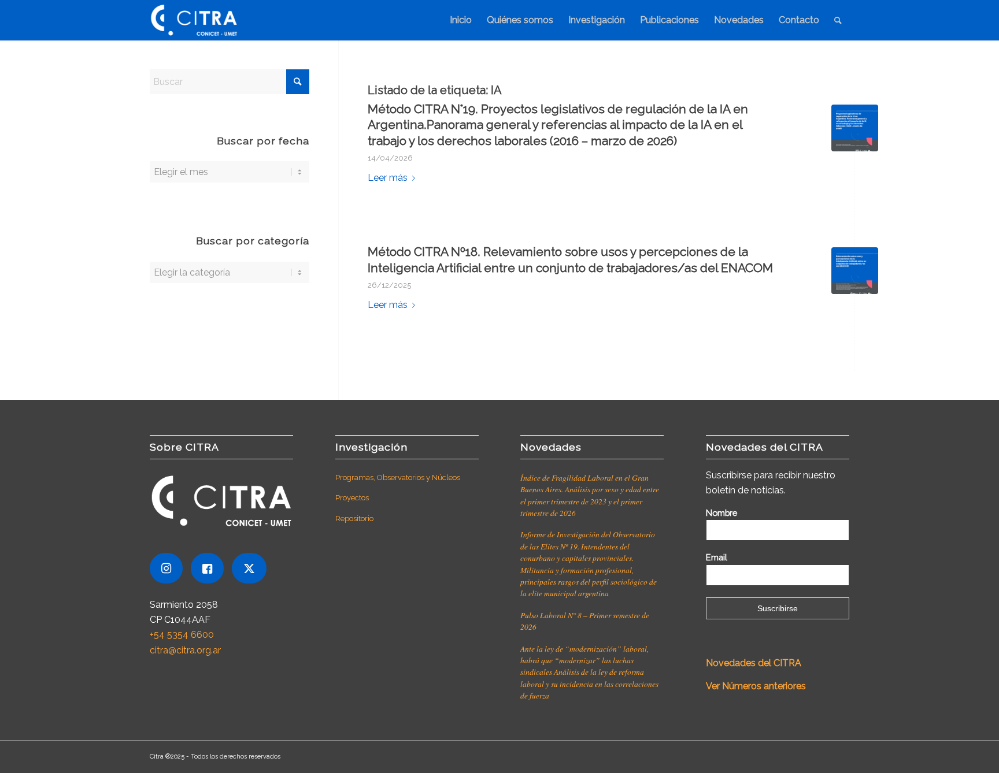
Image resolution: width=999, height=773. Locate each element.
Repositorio (354, 518)
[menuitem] (460, 20)
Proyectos (352, 497)
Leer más (388, 177)
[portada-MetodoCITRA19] (854, 128)
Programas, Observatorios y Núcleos (397, 477)
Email (716, 557)
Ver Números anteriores (756, 686)
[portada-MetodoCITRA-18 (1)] (854, 270)
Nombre (721, 513)
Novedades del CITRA (755, 662)
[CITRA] (194, 20)
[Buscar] (838, 20)
